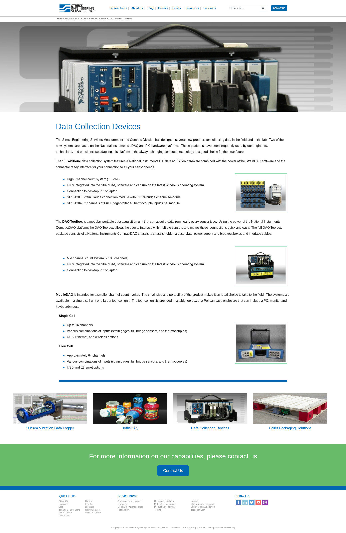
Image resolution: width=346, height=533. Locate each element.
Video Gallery (65, 512)
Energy (194, 501)
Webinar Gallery (93, 512)
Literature (89, 507)
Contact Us (279, 8)
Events (176, 8)
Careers (163, 8)
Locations (209, 8)
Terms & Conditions (171, 527)
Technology (123, 510)
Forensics (122, 504)
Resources (192, 8)
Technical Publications (69, 510)
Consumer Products (164, 501)
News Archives (92, 510)
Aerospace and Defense (129, 501)
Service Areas (118, 8)
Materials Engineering (164, 504)
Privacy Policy (189, 527)
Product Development (164, 507)
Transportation (198, 510)
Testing (157, 510)
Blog (150, 8)
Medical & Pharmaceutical (130, 507)
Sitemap (202, 527)
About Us (137, 8)
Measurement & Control (202, 504)
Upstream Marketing (225, 527)
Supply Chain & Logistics (203, 507)
